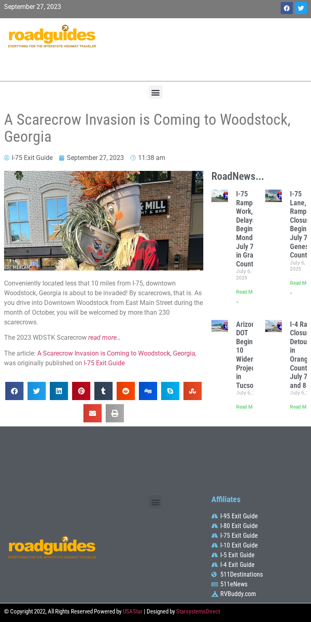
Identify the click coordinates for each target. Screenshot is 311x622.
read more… (104, 337)
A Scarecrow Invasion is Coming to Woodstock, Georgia (116, 353)
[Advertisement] (207, 48)
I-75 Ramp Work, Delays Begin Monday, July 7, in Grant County (248, 229)
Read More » (249, 407)
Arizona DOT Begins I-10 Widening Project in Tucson (249, 355)
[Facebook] (287, 8)
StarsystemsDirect (198, 611)
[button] (155, 92)
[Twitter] (301, 8)
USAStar (133, 611)
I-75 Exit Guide (104, 363)
